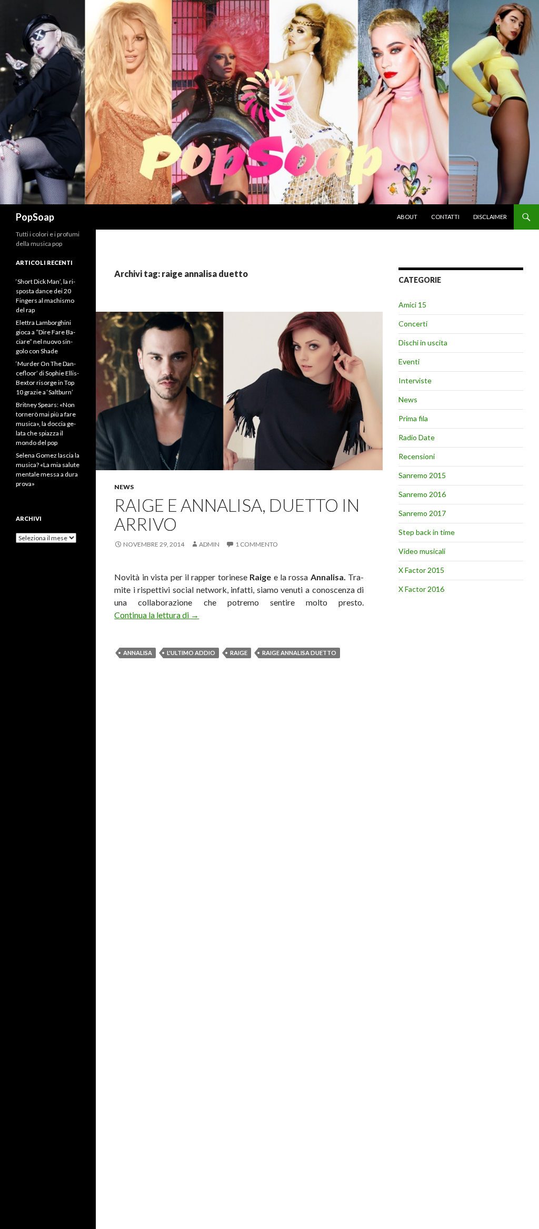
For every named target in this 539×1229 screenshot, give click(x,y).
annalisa (137, 652)
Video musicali (421, 551)
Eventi (409, 361)
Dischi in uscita (422, 342)
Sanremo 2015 (422, 475)
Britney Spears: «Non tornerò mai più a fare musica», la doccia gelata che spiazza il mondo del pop (46, 424)
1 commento (256, 544)
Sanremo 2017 (422, 513)
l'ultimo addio (191, 652)
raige (238, 652)
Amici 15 (412, 304)
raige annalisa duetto (299, 652)
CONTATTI (445, 216)
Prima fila (413, 418)
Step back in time (426, 532)
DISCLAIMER (490, 216)
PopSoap (35, 217)
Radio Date (416, 437)
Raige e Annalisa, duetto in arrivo (237, 514)
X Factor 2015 (421, 570)
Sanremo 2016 (422, 494)
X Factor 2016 (421, 588)
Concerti (412, 323)
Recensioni (416, 456)
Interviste (415, 380)
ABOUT (407, 216)
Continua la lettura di (156, 615)
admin (209, 544)
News (124, 487)
